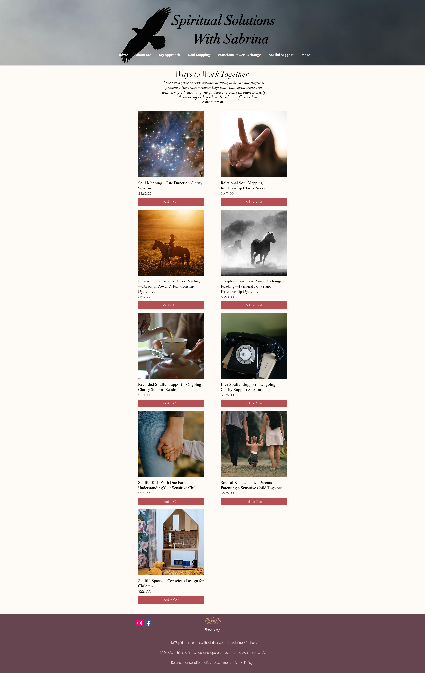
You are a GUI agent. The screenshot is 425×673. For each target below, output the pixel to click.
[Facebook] (148, 623)
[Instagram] (139, 623)
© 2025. (167, 652)
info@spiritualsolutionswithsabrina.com (197, 642)
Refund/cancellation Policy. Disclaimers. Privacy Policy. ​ (213, 662)
